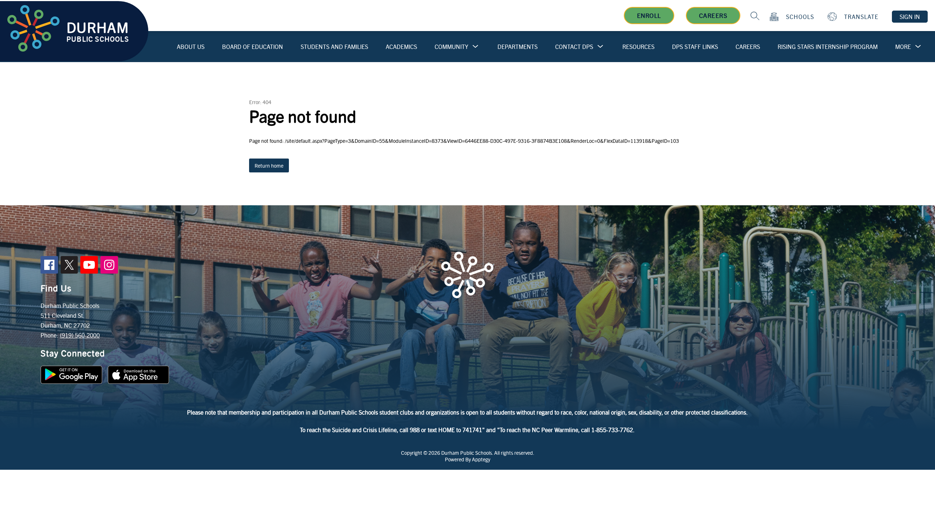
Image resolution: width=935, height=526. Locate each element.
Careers (713, 15)
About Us (191, 46)
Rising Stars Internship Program (828, 46)
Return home (269, 165)
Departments (517, 46)
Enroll (649, 15)
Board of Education (252, 46)
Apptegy (481, 459)
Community (451, 46)
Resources (638, 46)
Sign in (910, 16)
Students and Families (334, 46)
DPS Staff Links (695, 46)
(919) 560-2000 (80, 335)
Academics (401, 46)
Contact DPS (574, 46)
